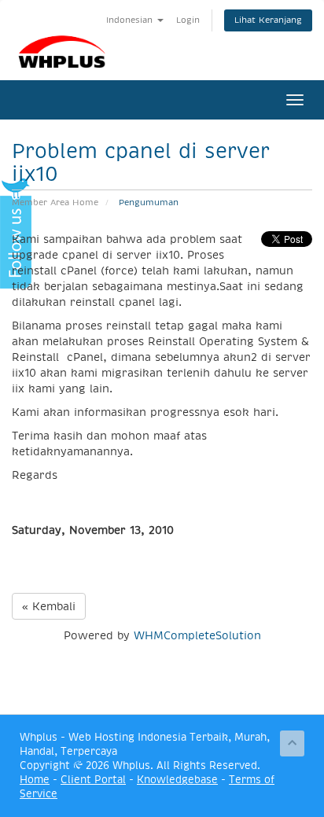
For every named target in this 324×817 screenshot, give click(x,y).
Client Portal (93, 780)
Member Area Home (55, 202)
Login (188, 20)
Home (35, 780)
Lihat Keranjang (268, 20)
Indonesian (131, 20)
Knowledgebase (177, 780)
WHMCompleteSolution (197, 635)
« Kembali (48, 606)
